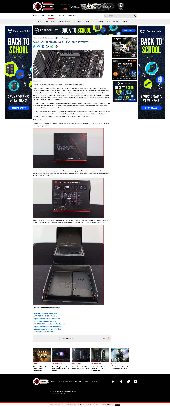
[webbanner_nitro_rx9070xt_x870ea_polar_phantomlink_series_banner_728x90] (98, 7)
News (43, 18)
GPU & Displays (78, 24)
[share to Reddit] (56, 49)
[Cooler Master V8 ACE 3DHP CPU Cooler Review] (81, 357)
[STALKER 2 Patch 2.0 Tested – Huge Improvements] (42, 357)
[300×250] (124, 93)
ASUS (54, 40)
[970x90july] (85, 32)
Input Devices (90, 24)
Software (116, 24)
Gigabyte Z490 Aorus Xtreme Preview (45, 316)
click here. (117, 404)
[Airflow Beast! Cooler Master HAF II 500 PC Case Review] (100, 357)
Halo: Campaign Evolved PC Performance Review (119, 370)
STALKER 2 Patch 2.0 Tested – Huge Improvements (40, 371)
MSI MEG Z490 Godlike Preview (45, 323)
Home (35, 18)
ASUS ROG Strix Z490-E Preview (45, 318)
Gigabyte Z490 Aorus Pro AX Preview (47, 331)
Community (72, 18)
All (33, 24)
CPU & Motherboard (64, 24)
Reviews (51, 18)
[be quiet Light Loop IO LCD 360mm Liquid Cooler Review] (61, 357)
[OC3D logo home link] (43, 7)
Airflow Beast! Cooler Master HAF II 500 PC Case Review (98, 371)
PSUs (108, 24)
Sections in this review (67, 341)
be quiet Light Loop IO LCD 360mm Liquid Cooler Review (61, 371)
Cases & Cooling (50, 24)
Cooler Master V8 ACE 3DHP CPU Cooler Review (80, 370)
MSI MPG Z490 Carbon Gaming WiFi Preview (49, 326)
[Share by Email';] (47, 49)
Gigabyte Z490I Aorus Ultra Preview (47, 321)
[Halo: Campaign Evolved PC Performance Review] (120, 357)
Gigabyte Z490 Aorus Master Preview (47, 329)
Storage (124, 24)
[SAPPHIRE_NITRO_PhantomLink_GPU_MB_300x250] (124, 49)
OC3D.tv (61, 18)
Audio (39, 24)
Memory (100, 24)
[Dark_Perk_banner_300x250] (124, 71)
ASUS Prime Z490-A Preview (44, 334)
